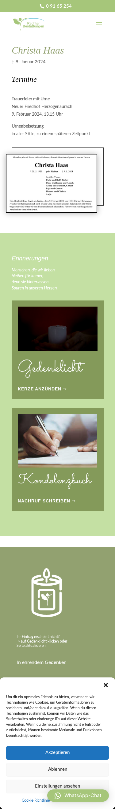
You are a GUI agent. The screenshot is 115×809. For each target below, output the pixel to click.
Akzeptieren (57, 752)
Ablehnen (57, 769)
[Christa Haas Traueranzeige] (51, 212)
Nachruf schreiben (44, 500)
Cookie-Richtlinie (36, 800)
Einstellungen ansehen (57, 786)
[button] (106, 685)
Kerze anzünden (39, 388)
